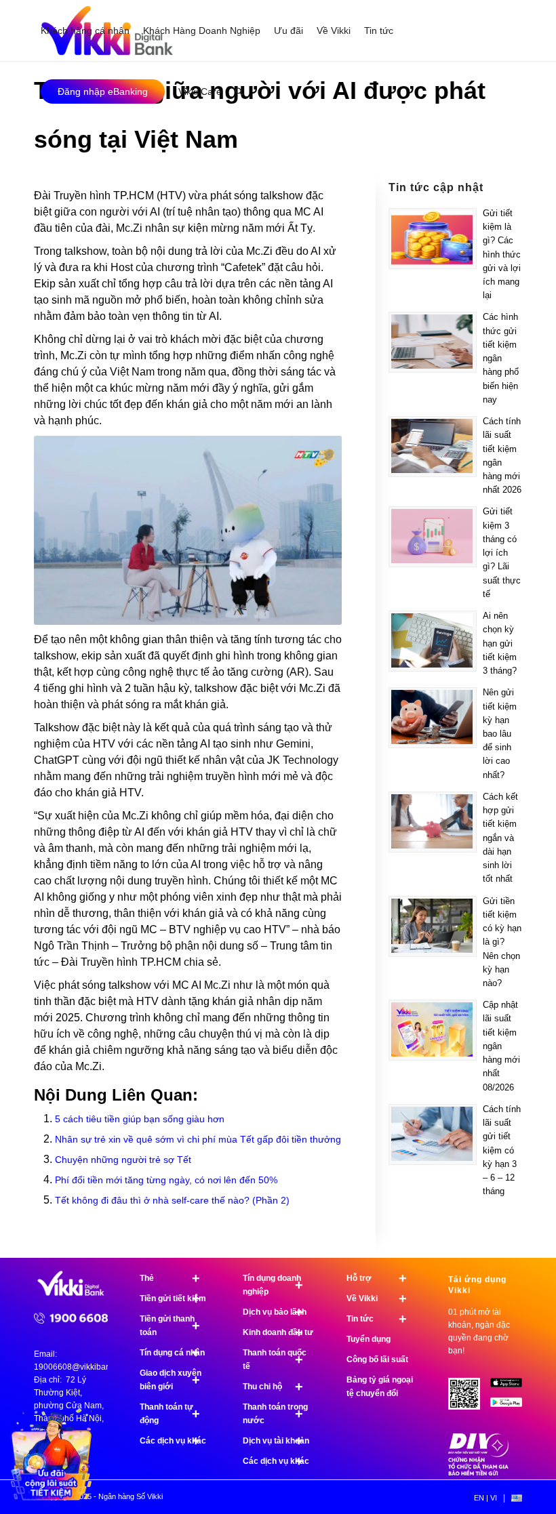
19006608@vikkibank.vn (79, 1367)
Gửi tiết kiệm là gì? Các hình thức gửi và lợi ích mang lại (502, 254)
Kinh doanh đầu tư (278, 1332)
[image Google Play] (511, 1407)
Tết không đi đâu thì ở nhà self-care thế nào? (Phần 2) (172, 1200)
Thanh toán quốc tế (274, 1359)
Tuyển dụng (368, 1339)
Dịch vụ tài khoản (276, 1440)
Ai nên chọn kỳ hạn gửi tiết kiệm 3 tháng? (500, 643)
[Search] (239, 91)
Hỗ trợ (376, 1278)
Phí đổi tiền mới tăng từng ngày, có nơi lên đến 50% (166, 1179)
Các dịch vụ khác (173, 1440)
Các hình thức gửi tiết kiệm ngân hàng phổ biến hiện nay (501, 358)
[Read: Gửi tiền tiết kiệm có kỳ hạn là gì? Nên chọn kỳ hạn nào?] (433, 926)
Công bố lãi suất (377, 1359)
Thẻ (170, 1278)
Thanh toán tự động (170, 1413)
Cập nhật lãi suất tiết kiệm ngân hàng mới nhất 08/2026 (501, 1046)
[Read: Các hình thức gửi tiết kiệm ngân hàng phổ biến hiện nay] (433, 342)
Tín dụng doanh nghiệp (273, 1284)
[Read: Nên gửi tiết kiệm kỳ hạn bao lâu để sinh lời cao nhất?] (433, 717)
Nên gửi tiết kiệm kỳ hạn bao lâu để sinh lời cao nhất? (500, 733)
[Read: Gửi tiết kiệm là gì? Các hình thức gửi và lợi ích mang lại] (433, 238)
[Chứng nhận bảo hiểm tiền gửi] (478, 1472)
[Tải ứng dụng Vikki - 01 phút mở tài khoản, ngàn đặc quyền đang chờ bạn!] (469, 1399)
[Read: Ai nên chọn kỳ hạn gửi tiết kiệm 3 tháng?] (433, 641)
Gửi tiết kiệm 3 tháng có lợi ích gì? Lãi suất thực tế (502, 552)
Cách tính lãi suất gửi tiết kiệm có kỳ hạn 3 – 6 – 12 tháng (502, 1150)
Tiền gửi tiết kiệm (173, 1298)
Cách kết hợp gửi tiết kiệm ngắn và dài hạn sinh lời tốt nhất (500, 838)
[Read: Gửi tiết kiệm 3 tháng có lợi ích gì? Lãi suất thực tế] (433, 536)
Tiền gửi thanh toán (170, 1325)
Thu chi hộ (273, 1386)
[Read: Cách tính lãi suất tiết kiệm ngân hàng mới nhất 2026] (433, 446)
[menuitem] (85, 30)
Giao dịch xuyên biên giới (170, 1379)
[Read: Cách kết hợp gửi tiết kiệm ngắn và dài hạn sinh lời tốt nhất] (433, 822)
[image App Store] (511, 1387)
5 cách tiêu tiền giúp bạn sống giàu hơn (139, 1118)
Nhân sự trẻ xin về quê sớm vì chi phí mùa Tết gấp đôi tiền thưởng (198, 1139)
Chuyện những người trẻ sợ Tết (123, 1159)
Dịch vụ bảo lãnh (274, 1312)
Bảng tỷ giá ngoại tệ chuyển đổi (379, 1386)
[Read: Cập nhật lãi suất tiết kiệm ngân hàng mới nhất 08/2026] (433, 1030)
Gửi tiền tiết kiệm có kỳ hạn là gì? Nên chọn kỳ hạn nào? (502, 942)
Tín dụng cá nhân (172, 1352)
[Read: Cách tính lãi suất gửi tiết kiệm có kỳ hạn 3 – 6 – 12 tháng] (433, 1134)
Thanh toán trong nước (275, 1413)
